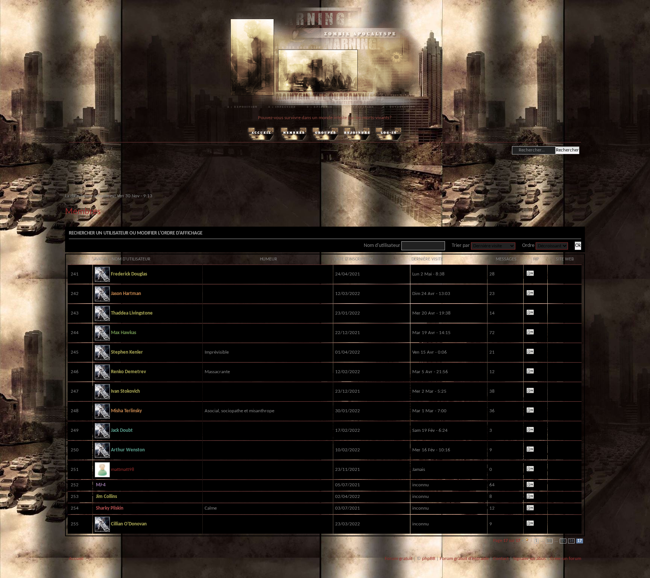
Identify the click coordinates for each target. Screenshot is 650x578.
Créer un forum (565, 558)
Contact (501, 558)
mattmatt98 (122, 469)
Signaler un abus (529, 558)
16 (571, 541)
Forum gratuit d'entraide (464, 558)
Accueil (76, 558)
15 (563, 541)
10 (549, 541)
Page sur (506, 541)
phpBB (428, 558)
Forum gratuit (398, 558)
